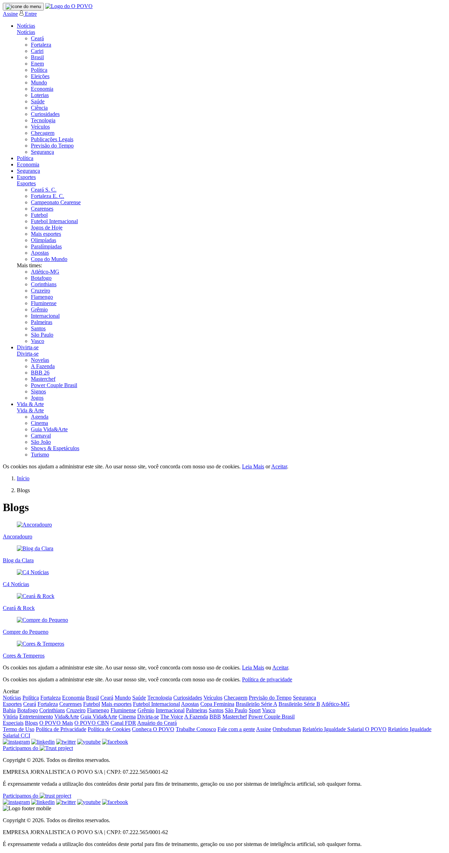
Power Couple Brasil (54, 385)
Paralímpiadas (46, 246)
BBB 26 (40, 373)
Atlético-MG (45, 272)
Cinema (39, 423)
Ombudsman (287, 729)
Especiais (13, 723)
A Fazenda (43, 366)
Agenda (39, 417)
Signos (38, 391)
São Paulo (42, 335)
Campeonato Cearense (56, 202)
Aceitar (279, 466)
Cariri (37, 51)
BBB (215, 717)
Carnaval (41, 436)
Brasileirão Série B (299, 704)
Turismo (40, 455)
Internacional (45, 316)
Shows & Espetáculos (55, 448)
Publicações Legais (52, 139)
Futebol (39, 215)
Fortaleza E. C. (47, 196)
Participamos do (21, 748)
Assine (10, 14)
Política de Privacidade (61, 729)
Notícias (26, 26)
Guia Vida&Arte (49, 429)
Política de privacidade (267, 679)
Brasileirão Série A (256, 704)
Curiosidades (45, 114)
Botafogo (41, 278)
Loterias (40, 95)
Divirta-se (28, 347)
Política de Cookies (109, 729)
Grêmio (39, 309)
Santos (38, 328)
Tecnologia (43, 120)
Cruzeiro (40, 291)
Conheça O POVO (153, 729)
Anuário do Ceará (157, 723)
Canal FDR (123, 723)
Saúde (38, 101)
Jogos (37, 398)
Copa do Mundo (49, 259)
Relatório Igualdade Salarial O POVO (344, 729)
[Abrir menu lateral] (23, 7)
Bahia (9, 710)
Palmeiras (41, 322)
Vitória (10, 717)
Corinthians (43, 284)
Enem (37, 64)
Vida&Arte (66, 717)
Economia (42, 89)
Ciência (39, 108)
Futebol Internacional (54, 221)
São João (41, 442)
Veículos (40, 127)
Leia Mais (253, 466)
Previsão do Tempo (52, 146)
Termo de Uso (18, 729)
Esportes (26, 177)
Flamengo (42, 297)
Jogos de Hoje (46, 228)
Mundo (39, 82)
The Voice (171, 717)
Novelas (40, 360)
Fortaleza (41, 45)
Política (39, 70)
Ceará (37, 38)
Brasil (37, 57)
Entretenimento (36, 717)
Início (23, 478)
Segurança (42, 152)
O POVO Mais (56, 723)
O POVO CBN (91, 723)
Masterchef (43, 379)
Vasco (37, 341)
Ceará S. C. (43, 190)
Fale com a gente (236, 729)
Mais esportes (46, 234)
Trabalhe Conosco (196, 729)
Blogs (31, 723)
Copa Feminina (217, 704)
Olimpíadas (43, 240)
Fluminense (43, 303)
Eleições (40, 76)
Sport (255, 710)
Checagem (42, 133)
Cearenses (42, 209)
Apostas (40, 253)
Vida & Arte (30, 404)
